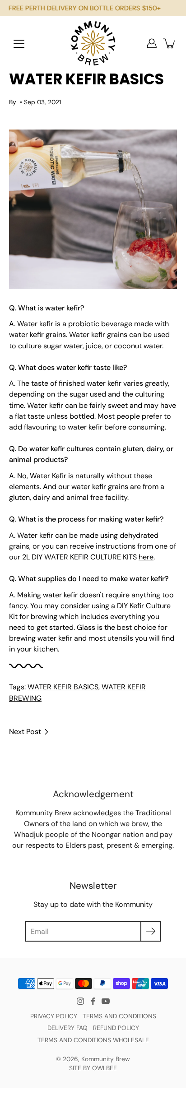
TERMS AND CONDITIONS (119, 1016)
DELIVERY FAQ (67, 1028)
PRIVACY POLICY (53, 1016)
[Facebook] (93, 1001)
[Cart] (170, 43)
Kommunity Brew (105, 1059)
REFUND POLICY (116, 1028)
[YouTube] (106, 1001)
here (146, 557)
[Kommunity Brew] (93, 43)
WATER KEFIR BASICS (63, 687)
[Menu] (19, 43)
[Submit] (150, 931)
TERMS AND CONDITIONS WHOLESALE (93, 1040)
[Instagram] (80, 1001)
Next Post (25, 731)
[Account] (151, 43)
